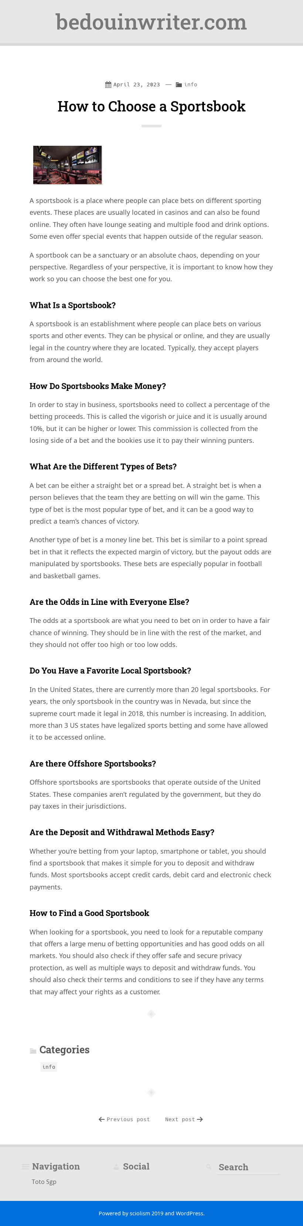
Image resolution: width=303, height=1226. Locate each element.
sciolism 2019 (146, 1213)
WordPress (189, 1213)
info (190, 84)
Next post (180, 1119)
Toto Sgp (44, 1181)
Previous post (128, 1119)
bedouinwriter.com (151, 21)
